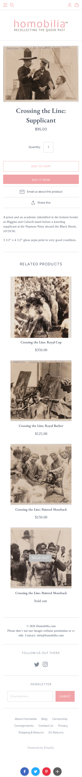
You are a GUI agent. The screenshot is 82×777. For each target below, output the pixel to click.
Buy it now (41, 179)
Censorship (59, 719)
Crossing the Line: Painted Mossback (41, 509)
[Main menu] (5, 5)
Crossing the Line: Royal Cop (41, 342)
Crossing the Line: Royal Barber (41, 425)
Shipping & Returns (31, 732)
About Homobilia (26, 719)
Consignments (24, 726)
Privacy (63, 726)
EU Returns (56, 732)
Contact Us (45, 726)
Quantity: (35, 147)
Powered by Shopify (41, 748)
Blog (44, 719)
